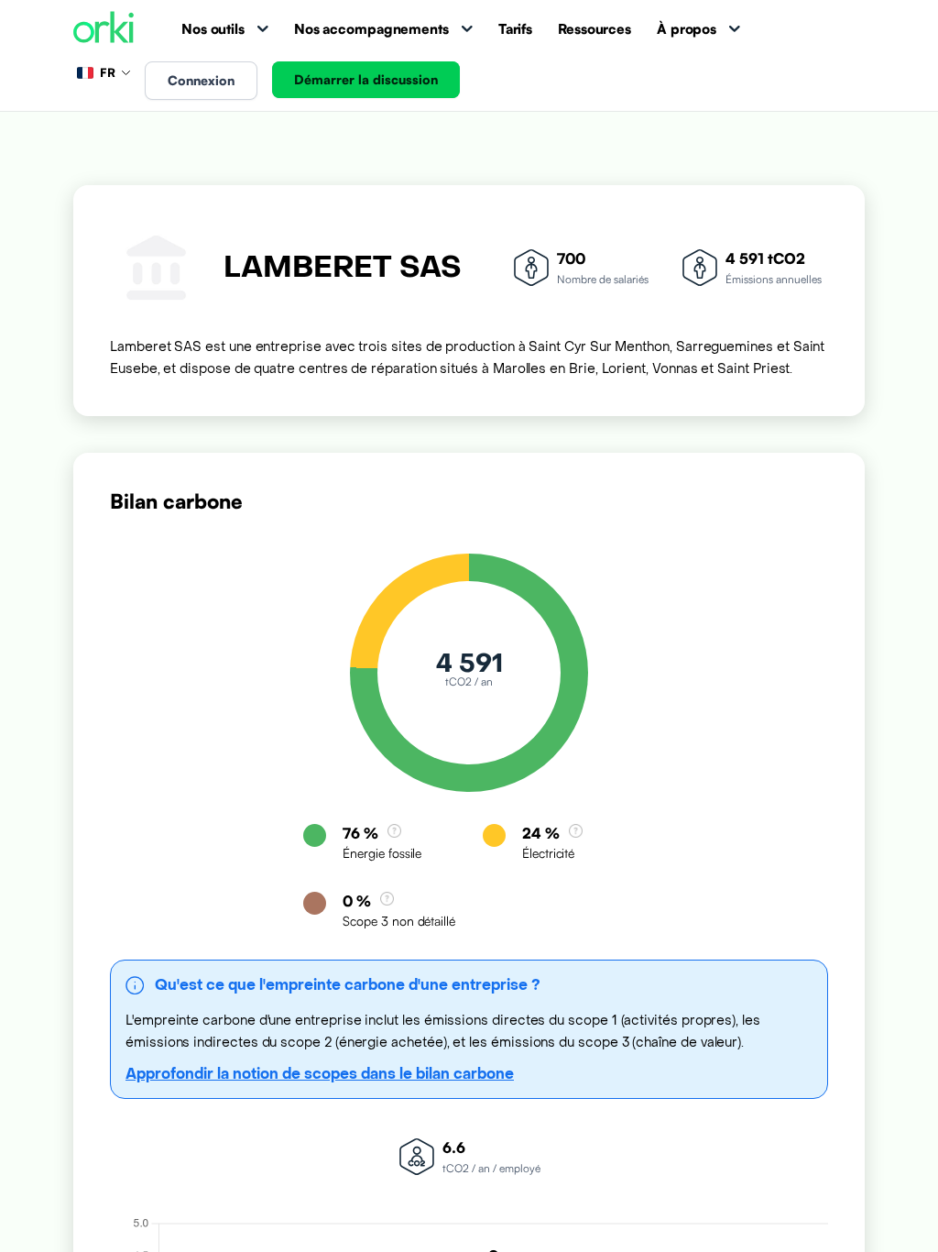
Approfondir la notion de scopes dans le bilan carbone (319, 1073)
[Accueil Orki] (103, 29)
